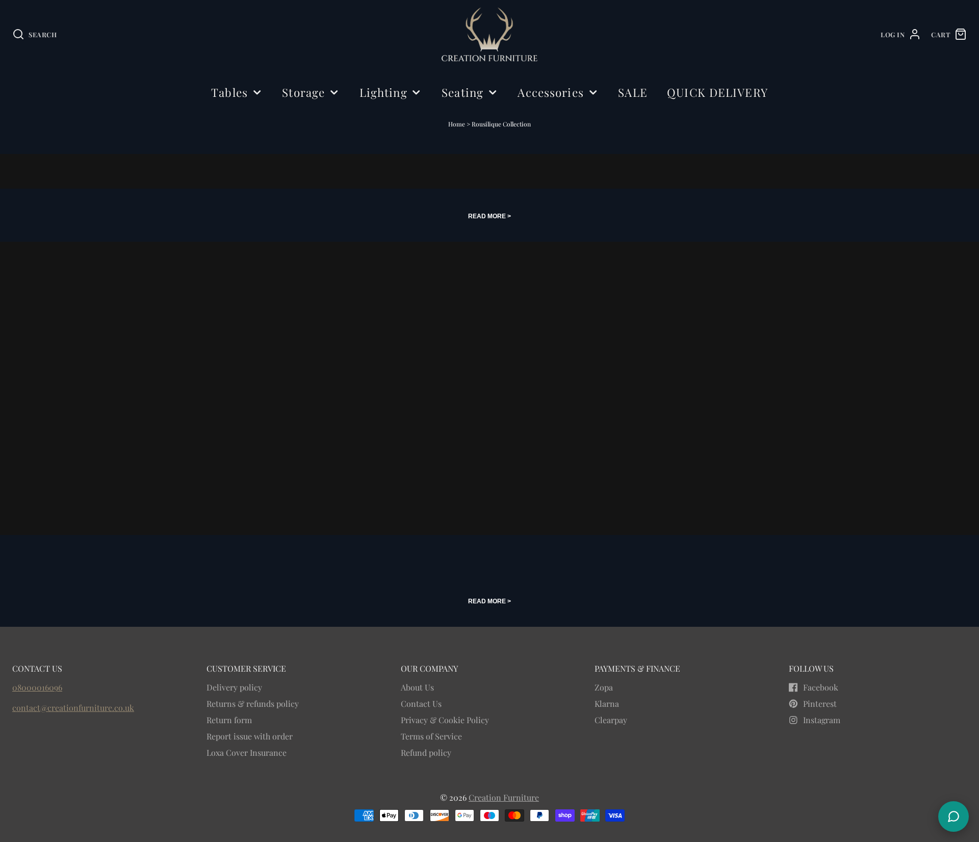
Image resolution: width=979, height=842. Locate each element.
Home (456, 124)
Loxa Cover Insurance (247, 752)
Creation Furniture (504, 797)
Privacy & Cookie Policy (445, 720)
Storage (303, 92)
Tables (229, 92)
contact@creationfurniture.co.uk (73, 707)
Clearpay (611, 720)
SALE (632, 92)
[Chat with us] (953, 816)
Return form (229, 720)
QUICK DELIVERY (717, 92)
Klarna (607, 703)
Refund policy (426, 752)
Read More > (489, 216)
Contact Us (421, 703)
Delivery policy (234, 687)
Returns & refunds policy (253, 703)
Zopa (604, 687)
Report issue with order (250, 736)
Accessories (550, 92)
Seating (462, 92)
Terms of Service (431, 736)
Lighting (383, 92)
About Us (417, 687)
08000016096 (37, 687)
